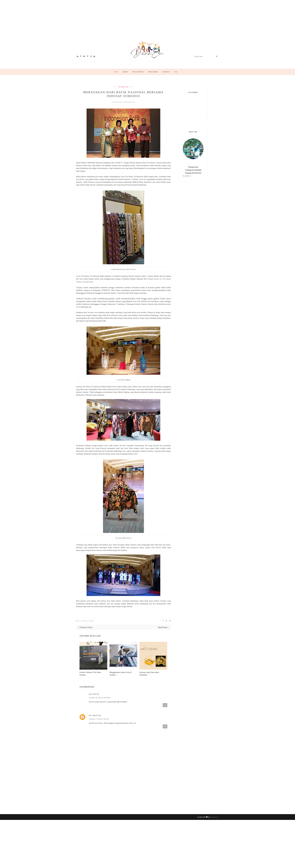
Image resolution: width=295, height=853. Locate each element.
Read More (187, 176)
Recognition (138, 72)
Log (175, 72)
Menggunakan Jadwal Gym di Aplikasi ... (120, 673)
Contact (166, 72)
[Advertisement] (145, 23)
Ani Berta (94, 694)
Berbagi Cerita (123, 87)
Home (116, 72)
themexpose (214, 817)
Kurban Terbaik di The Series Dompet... (90, 673)
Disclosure (153, 72)
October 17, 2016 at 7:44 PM (99, 719)
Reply (165, 705)
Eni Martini (118, 102)
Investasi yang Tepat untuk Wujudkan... (149, 673)
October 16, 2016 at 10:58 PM (99, 698)
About (125, 72)
